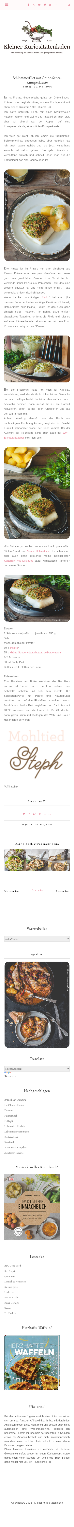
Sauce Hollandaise (38, 551)
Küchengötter (11, 1287)
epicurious (9, 1276)
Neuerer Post (12, 891)
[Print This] (50, 814)
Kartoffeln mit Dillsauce (18, 560)
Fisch (49, 824)
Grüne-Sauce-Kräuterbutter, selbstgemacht (35, 652)
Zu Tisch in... (11, 1313)
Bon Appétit (10, 1271)
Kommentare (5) (37, 801)
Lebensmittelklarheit (14, 1126)
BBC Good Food (12, 1265)
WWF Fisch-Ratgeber (15, 1147)
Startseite (37, 890)
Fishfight (8, 1121)
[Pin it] (40, 814)
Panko (45, 297)
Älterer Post (63, 891)
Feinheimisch (10, 1115)
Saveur (7, 1308)
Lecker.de (9, 1292)
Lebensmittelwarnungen (16, 1131)
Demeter (8, 1110)
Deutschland (36, 824)
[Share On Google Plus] (35, 814)
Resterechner (11, 1137)
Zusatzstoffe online (13, 1152)
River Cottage (11, 1302)
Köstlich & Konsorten (15, 1281)
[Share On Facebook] (29, 814)
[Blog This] (45, 814)
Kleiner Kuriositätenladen (48, 1502)
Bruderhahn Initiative (15, 1099)
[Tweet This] (24, 814)
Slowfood (9, 1142)
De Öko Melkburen (14, 1105)
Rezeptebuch (11, 1297)
